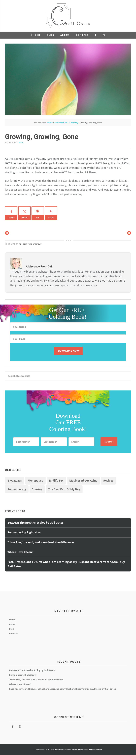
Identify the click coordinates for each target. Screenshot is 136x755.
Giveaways (14, 480)
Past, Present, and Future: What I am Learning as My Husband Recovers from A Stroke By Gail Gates (62, 688)
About (12, 624)
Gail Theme (56, 749)
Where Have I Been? (20, 552)
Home (12, 619)
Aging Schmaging (68, 15)
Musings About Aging (83, 480)
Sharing (37, 489)
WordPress (89, 749)
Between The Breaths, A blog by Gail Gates (35, 522)
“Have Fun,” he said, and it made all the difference (40, 542)
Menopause (35, 480)
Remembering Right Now (24, 532)
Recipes (108, 480)
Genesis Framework (74, 749)
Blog (11, 628)
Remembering (16, 489)
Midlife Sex (56, 480)
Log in (99, 749)
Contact (13, 633)
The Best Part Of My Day (30, 244)
